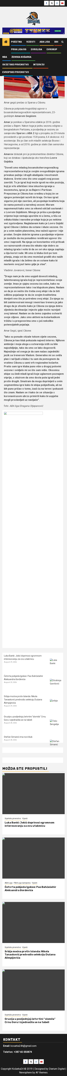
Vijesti (30, 42)
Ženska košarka (21, 57)
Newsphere (25, 1072)
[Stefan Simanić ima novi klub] (56, 745)
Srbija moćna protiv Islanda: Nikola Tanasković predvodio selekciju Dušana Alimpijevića (23, 699)
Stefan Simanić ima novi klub (18, 737)
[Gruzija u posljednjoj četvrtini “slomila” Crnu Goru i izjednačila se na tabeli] (56, 725)
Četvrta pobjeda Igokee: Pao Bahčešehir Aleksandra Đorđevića (30, 889)
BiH (56, 42)
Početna (16, 42)
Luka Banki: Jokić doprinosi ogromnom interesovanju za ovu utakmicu (29, 824)
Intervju (38, 64)
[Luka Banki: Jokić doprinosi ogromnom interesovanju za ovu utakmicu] (56, 664)
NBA (4, 57)
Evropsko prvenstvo (15, 72)
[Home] (6, 42)
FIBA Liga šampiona (22, 883)
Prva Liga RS (18, 49)
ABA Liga (45, 42)
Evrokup (52, 49)
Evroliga (36, 49)
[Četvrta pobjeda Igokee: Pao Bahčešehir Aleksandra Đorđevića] (56, 685)
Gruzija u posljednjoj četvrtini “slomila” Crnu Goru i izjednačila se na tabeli (30, 1020)
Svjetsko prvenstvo (15, 64)
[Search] (62, 42)
